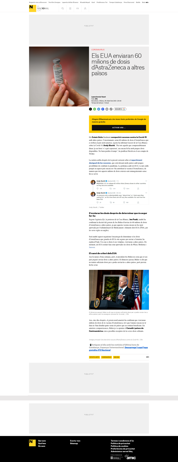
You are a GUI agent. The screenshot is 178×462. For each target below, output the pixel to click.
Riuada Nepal (85, 2)
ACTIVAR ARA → (119, 128)
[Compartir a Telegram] (98, 109)
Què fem (42, 443)
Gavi (93, 2)
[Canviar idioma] (77, 8)
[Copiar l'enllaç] (111, 109)
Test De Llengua (54, 2)
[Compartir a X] (90, 109)
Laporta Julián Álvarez (70, 2)
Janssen (92, 247)
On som (41, 446)
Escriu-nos (75, 441)
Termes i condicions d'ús (122, 441)
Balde (138, 2)
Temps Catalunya (115, 2)
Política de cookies (119, 446)
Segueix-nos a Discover (38, 2)
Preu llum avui (129, 2)
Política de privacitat (120, 443)
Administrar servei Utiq (121, 451)
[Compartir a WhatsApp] (94, 109)
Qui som (42, 441)
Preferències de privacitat (123, 449)
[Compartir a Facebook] (102, 109)
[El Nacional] (32, 8)
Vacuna (116, 357)
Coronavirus (106, 357)
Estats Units (94, 357)
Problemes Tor (102, 2)
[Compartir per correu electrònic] (106, 109)
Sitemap (74, 443)
